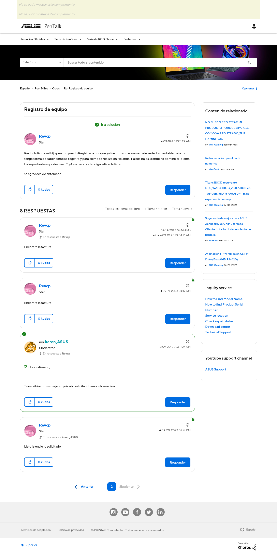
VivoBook (214, 169)
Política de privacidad (71, 530)
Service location (216, 316)
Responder (178, 190)
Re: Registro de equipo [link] (78, 88)
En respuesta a (56, 237)
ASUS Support (215, 369)
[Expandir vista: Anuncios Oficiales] (48, 39)
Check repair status (219, 321)
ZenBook (214, 240)
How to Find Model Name (224, 299)
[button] (30, 189)
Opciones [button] (248, 88)
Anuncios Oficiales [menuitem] (33, 39)
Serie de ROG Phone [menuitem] (100, 39)
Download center (217, 327)
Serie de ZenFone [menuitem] (66, 39)
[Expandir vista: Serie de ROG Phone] (117, 39)
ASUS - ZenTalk (41, 26)
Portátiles (41, 88)
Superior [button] (31, 545)
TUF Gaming (216, 144)
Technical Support (218, 332)
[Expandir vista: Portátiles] (139, 39)
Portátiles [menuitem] (129, 39)
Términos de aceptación (36, 530)
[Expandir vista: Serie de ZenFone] (80, 39)
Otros (56, 88)
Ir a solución (110, 124)
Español (25, 88)
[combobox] (160, 62)
